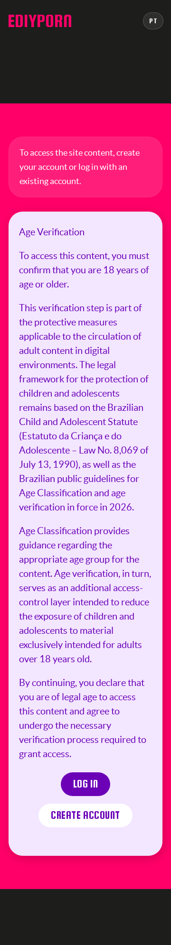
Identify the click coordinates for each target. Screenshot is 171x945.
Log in (85, 784)
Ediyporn (40, 21)
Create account (85, 815)
